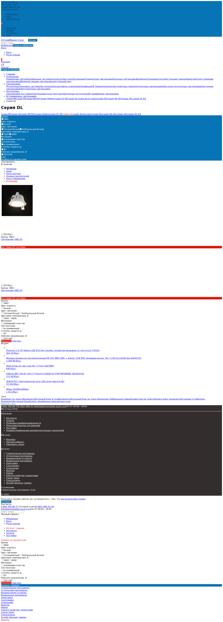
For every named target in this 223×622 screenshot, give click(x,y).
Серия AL (82, 98)
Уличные (107, 86)
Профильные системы (39, 79)
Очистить (16, 341)
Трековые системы (29, 86)
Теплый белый (11, 129)
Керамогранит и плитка (19, 458)
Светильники (78, 79)
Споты (161, 79)
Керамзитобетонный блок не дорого (78, 399)
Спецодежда (13, 480)
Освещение (12, 76)
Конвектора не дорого (142, 399)
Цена (9, 171)
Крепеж (10, 470)
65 (5, 149)
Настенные (46, 86)
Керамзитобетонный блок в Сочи (41, 399)
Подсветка (57, 79)
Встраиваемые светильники (104, 94)
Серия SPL (127, 98)
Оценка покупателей (17, 176)
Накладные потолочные (76, 94)
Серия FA (21, 98)
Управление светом (16, 79)
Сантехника (12, 466)
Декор (144, 79)
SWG (6, 119)
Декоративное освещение (66, 86)
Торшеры (153, 79)
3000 (6, 134)
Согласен (6, 502)
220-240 (8, 154)
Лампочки (191, 79)
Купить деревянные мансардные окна (50, 401)
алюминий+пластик (14, 139)
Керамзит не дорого (12, 399)
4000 (14, 134)
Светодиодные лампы (123, 86)
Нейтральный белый (33, 129)
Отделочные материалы (19, 456)
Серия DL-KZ (139, 98)
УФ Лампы (96, 86)
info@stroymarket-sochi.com (51, 406)
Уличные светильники (125, 79)
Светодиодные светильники (35, 89)
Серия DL (73, 98)
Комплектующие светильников (37, 81)
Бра (139, 79)
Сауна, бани (12, 478)
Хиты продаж (13, 173)
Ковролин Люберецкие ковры (114, 399)
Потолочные (12, 86)
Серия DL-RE (61, 98)
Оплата (10, 30)
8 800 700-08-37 (9, 2)
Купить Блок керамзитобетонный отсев (176, 399)
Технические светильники (99, 79)
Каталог (32, 40)
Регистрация (13, 19)
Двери (9, 473)
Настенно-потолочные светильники (182, 86)
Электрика (12, 463)
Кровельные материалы (19, 461)
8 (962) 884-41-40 (10, 7)
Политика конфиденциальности (23, 423)
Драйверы (85, 86)
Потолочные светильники (149, 86)
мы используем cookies (73, 499)
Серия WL (102, 98)
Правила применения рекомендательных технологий (35, 430)
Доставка (11, 33)
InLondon (92, 98)
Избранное (17, 45)
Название (11, 169)
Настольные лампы (175, 79)
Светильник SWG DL (12, 239)
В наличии (11, 181)
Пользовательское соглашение (23, 425)
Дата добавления (15, 178)
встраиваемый (11, 144)
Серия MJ (11, 98)
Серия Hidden (47, 98)
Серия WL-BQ (114, 98)
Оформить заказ (15, 444)
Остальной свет (62, 81)
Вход (8, 16)
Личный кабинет (15, 442)
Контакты (11, 28)
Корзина (10, 439)
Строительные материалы (20, 453)
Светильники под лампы (19, 94)
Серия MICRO (33, 98)
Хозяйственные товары (18, 483)
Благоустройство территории (22, 475)
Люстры (67, 79)
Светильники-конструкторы (48, 94)
